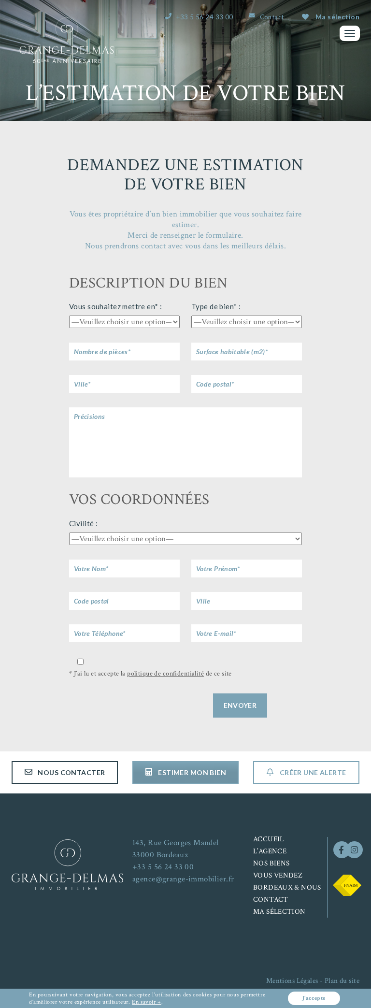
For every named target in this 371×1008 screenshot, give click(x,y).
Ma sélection (337, 17)
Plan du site (342, 980)
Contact (272, 17)
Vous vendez (277, 875)
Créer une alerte (312, 772)
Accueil (268, 839)
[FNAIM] (347, 884)
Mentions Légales (292, 980)
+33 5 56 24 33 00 (204, 17)
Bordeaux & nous (287, 887)
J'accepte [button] (314, 998)
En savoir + (146, 1002)
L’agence (269, 851)
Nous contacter (70, 772)
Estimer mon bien (191, 772)
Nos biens (271, 863)
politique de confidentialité (165, 673)
